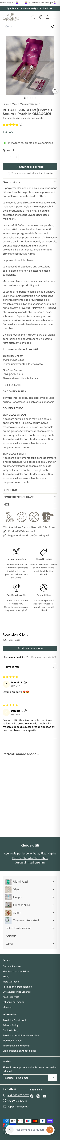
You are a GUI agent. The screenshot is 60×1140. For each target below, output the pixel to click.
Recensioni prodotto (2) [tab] (16, 657)
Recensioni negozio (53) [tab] (43, 657)
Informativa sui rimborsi (16, 1045)
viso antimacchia (28, 104)
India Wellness (11, 981)
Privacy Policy (10, 1025)
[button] (11, 124)
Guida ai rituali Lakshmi (30, 862)
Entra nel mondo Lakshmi (17, 991)
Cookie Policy (10, 1030)
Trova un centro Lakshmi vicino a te (32, 173)
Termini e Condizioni (14, 1020)
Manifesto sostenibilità (16, 971)
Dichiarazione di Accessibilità (19, 1050)
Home (6, 104)
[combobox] (30, 26)
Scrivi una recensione (30, 648)
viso (14, 104)
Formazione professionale (17, 986)
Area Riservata (11, 996)
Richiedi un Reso (12, 1040)
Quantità (8, 150)
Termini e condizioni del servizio (21, 1035)
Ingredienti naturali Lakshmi (30, 858)
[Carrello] (47, 17)
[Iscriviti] (52, 1077)
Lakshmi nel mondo (13, 1002)
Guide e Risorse (12, 966)
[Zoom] (55, 90)
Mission (7, 1007)
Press (6, 976)
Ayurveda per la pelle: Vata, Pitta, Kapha (30, 853)
